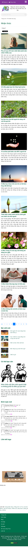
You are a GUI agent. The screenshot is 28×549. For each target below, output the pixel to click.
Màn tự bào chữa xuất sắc (17, 342)
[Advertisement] (14, 455)
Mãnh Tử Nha (17, 539)
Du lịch (3, 524)
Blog (2, 519)
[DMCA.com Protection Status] (14, 542)
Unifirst (4, 510)
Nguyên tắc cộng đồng (19, 538)
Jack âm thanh (7, 508)
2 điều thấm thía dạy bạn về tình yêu (13, 284)
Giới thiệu (3, 517)
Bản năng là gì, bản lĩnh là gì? (17, 348)
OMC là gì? (13, 354)
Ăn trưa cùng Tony (6, 528)
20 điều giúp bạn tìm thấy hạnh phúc (13, 87)
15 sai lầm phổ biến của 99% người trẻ (13, 151)
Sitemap (3, 526)
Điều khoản (17, 536)
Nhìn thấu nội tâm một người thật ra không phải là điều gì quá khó (13, 385)
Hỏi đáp (3, 521)
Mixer (1, 508)
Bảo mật (10, 538)
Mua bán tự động (22, 508)
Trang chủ (3, 515)
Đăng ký (5, 2)
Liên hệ (3, 531)
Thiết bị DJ (14, 508)
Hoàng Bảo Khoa (9, 507)
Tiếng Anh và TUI (18, 507)
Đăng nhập (13, 2)
